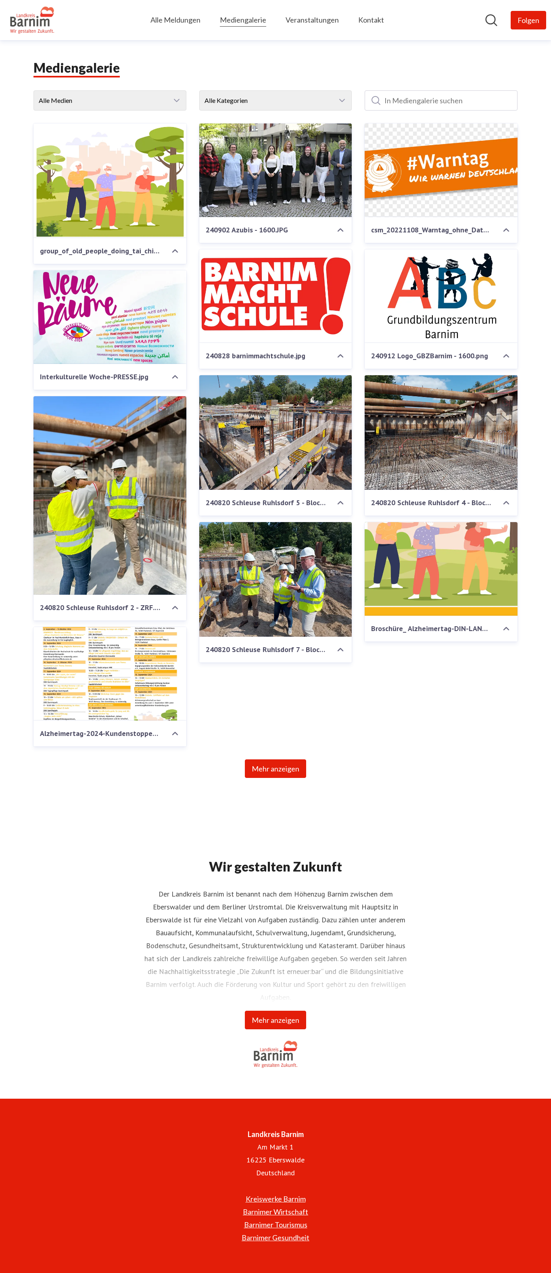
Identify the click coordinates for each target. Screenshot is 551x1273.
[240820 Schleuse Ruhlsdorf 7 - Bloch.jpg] (275, 579)
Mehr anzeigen (275, 768)
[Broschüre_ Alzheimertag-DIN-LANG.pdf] (441, 569)
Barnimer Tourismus (275, 1224)
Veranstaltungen (312, 19)
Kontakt (371, 19)
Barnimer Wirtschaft (275, 1211)
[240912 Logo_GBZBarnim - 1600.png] (441, 296)
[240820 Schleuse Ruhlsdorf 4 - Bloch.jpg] (441, 432)
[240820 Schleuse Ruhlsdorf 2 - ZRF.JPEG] (109, 495)
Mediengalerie (243, 19)
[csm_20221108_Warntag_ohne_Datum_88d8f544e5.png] (441, 170)
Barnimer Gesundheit (275, 1237)
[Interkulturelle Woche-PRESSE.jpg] (109, 317)
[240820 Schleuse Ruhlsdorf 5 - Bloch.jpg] (275, 432)
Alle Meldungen (175, 19)
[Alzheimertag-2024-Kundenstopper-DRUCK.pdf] (109, 674)
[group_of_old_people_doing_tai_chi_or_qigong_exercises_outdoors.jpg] (109, 180)
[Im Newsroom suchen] (491, 20)
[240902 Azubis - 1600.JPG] (275, 170)
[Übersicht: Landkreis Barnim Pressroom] (32, 20)
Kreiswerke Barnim (276, 1198)
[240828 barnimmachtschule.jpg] (275, 296)
